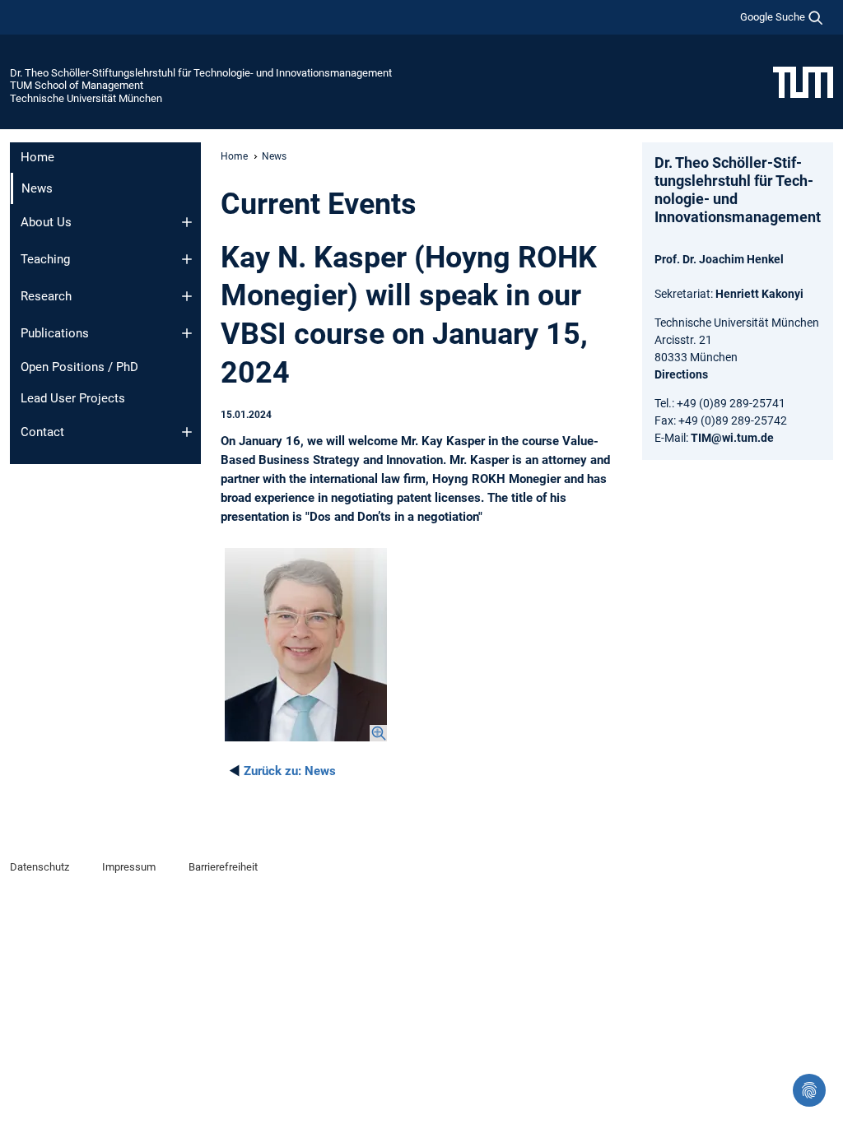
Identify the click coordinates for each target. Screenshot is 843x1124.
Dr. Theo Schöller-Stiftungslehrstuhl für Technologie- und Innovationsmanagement (201, 73)
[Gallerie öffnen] (306, 644)
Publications (55, 333)
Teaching (45, 259)
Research (46, 296)
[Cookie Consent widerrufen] (809, 1090)
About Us (46, 222)
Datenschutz (39, 867)
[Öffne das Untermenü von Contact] (187, 432)
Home (37, 157)
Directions (681, 374)
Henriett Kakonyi (759, 293)
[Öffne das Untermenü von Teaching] (187, 259)
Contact (42, 432)
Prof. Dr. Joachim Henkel (719, 259)
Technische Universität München (86, 98)
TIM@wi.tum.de (732, 437)
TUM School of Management (76, 85)
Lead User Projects (73, 398)
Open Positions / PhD (79, 367)
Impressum (129, 867)
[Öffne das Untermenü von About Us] (187, 222)
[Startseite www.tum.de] (803, 81)
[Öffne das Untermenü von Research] (187, 296)
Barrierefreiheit (223, 867)
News (290, 771)
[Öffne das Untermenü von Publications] (187, 333)
